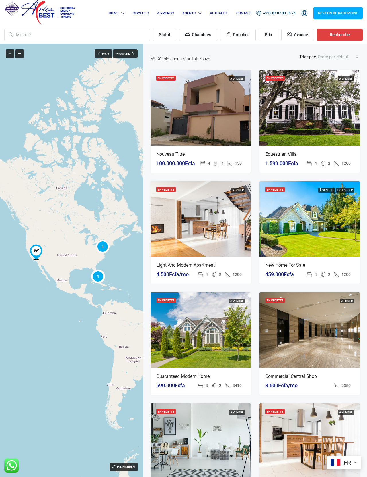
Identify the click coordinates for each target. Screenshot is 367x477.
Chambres (201, 34)
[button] (36, 252)
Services (141, 13)
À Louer (238, 190)
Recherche (340, 34)
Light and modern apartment (185, 265)
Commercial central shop (291, 376)
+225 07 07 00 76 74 (279, 13)
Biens (113, 13)
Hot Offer (345, 190)
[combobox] (338, 57)
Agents (189, 13)
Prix (268, 34)
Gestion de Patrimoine (338, 13)
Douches (241, 34)
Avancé (300, 34)
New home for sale (285, 265)
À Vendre (237, 78)
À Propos (165, 13)
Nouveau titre (170, 154)
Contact (244, 13)
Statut (164, 34)
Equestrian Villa (281, 154)
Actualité (219, 13)
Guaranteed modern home (183, 376)
